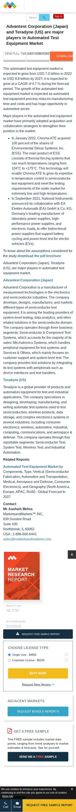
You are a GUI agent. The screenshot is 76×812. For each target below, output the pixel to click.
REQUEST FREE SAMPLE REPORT (40, 634)
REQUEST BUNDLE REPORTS (38, 711)
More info (7, 796)
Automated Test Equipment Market (30, 466)
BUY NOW (38, 673)
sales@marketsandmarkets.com (27, 539)
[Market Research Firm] (12, 5)
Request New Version (37, 684)
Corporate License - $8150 (28, 660)
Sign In (58, 16)
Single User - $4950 (24, 654)
